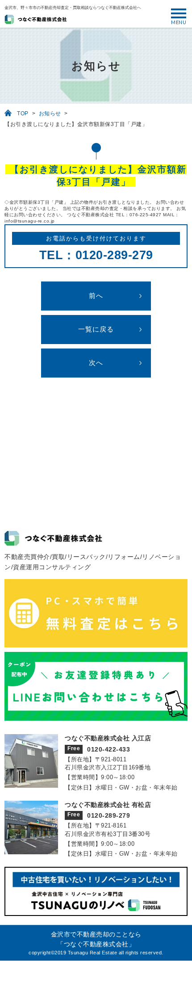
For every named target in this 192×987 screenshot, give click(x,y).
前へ (96, 295)
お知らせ (50, 113)
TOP (23, 113)
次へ (96, 362)
